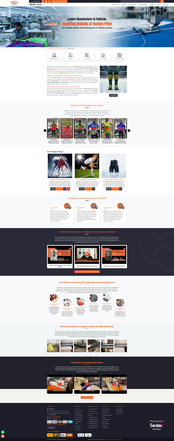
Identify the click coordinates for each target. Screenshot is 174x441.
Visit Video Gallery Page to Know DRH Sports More (87, 271)
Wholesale (152, 4)
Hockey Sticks (78, 417)
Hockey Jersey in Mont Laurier (60, 179)
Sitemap (77, 427)
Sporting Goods (132, 4)
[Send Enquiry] (2, 436)
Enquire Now (113, 95)
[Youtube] (51, 427)
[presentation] (45, 130)
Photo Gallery (78, 419)
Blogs (76, 423)
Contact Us (78, 425)
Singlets (104, 425)
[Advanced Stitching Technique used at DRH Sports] (87, 384)
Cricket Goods (78, 415)
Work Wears (165, 4)
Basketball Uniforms (94, 421)
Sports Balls (78, 413)
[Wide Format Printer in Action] (67, 345)
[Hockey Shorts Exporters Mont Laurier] (87, 166)
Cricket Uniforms (93, 423)
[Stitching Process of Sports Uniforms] (114, 384)
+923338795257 (56, 417)
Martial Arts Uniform (142, 4)
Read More (53, 188)
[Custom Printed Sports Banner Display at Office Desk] (94, 345)
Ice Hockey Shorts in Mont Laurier (114, 179)
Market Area (78, 429)
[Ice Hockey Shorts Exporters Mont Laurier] (114, 166)
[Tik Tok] (54, 427)
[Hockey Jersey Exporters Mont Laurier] (60, 166)
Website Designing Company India (114, 439)
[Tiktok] (49, 1)
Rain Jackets (105, 423)
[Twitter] (43, 1)
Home (48, 48)
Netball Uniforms (93, 427)
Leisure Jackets (106, 419)
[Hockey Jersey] (68, 188)
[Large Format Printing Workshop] (80, 345)
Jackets (158, 4)
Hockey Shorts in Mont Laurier (87, 179)
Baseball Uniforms (93, 419)
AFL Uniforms (92, 411)
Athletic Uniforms (93, 417)
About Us (77, 409)
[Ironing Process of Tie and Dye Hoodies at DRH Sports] (60, 384)
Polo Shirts (105, 421)
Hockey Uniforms (62, 48)
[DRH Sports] (14, 3)
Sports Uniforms (115, 4)
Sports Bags (105, 427)
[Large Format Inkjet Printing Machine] (107, 345)
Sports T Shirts (106, 409)
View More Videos (86, 397)
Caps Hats (105, 413)
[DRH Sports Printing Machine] (121, 345)
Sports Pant (105, 411)
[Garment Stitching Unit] (53, 345)
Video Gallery (78, 421)
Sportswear (123, 4)
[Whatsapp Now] (2, 432)
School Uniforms (79, 411)
